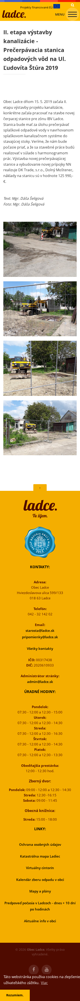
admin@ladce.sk (40, 681)
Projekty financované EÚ (36, 7)
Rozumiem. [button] (15, 995)
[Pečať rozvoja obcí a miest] (40, 542)
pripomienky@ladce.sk (40, 637)
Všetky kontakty (40, 648)
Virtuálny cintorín (40, 868)
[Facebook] (34, 970)
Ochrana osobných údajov (40, 844)
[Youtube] (46, 970)
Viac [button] (44, 982)
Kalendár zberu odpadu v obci (40, 879)
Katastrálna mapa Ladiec (40, 856)
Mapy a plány (40, 891)
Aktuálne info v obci (40, 921)
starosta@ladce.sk (40, 630)
